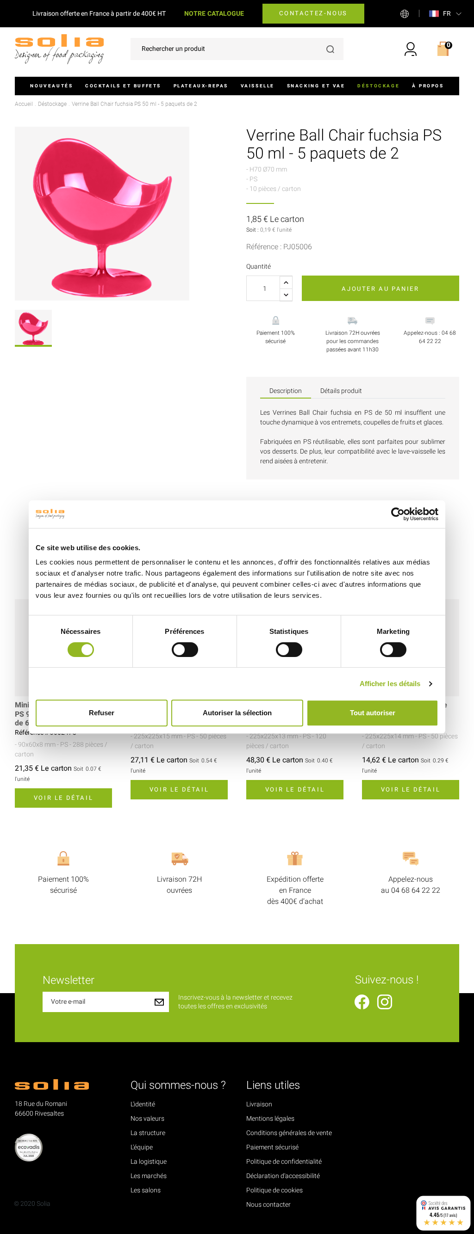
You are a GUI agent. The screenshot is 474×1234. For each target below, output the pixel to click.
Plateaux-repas (201, 86)
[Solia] (59, 49)
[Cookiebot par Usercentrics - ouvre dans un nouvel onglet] (397, 514)
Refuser (101, 713)
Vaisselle (257, 86)
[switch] (185, 649)
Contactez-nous (313, 13)
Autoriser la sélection (237, 713)
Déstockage (378, 86)
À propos (428, 86)
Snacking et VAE (316, 86)
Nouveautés (51, 86)
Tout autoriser (372, 713)
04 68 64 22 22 (415, 890)
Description (285, 391)
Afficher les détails (390, 684)
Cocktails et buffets (123, 86)
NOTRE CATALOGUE (214, 13)
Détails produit (341, 391)
